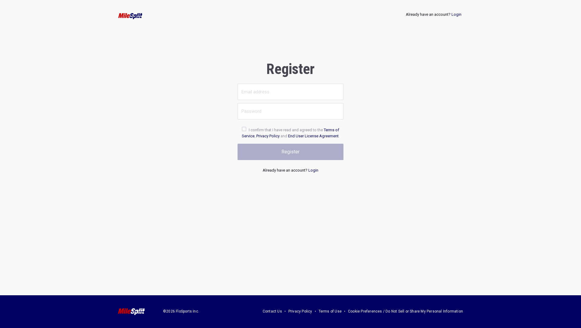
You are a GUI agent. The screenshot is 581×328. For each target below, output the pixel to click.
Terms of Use (330, 311)
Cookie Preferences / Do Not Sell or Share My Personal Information (405, 311)
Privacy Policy (268, 136)
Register (290, 152)
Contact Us (272, 311)
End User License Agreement (313, 136)
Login (456, 14)
